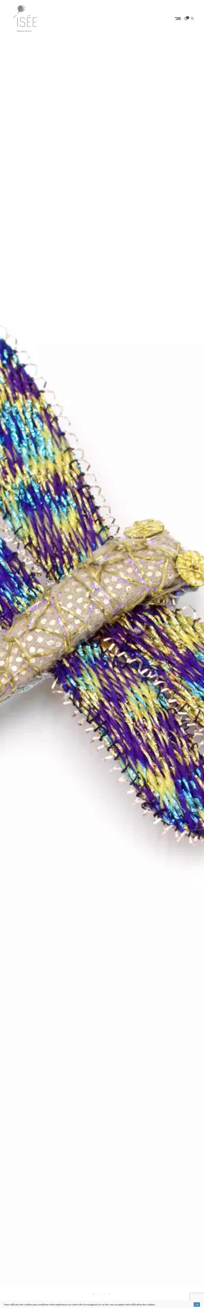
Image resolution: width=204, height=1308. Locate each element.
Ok (196, 1304)
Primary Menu (178, 19)
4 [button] (110, 1294)
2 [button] (99, 1294)
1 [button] (94, 1294)
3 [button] (105, 1294)
